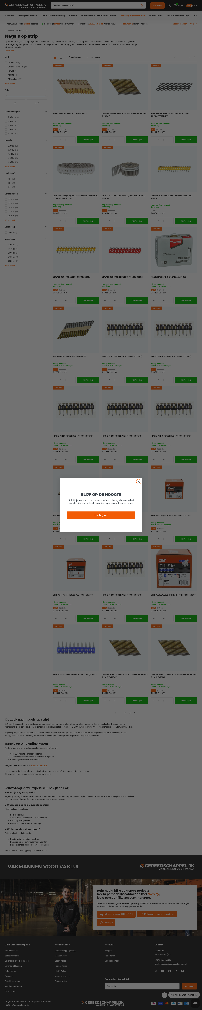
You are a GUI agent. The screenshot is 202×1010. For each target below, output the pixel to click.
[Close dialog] (138, 481)
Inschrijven (101, 515)
